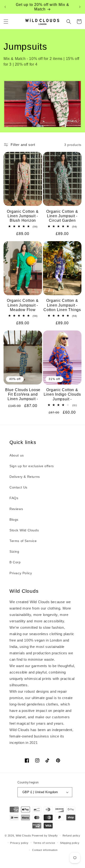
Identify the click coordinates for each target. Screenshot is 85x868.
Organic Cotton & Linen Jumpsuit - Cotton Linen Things (62, 305)
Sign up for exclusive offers (31, 466)
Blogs (13, 519)
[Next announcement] (80, 7)
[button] (6, 21)
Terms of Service (23, 541)
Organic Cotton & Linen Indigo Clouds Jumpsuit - (62, 394)
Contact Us (18, 487)
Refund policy (71, 835)
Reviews (16, 509)
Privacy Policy (20, 573)
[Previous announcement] (5, 7)
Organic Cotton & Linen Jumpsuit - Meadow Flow (22, 305)
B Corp (15, 562)
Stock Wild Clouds (24, 530)
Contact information (44, 850)
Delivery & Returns (24, 477)
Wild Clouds (23, 835)
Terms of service (44, 842)
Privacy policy (19, 842)
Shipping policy (70, 842)
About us (16, 455)
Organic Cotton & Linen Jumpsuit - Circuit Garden (62, 215)
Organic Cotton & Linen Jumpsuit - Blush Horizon (22, 215)
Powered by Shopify (45, 835)
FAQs (13, 498)
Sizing (14, 551)
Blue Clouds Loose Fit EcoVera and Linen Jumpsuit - (22, 394)
